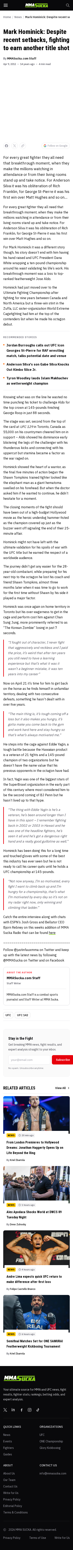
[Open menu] (5, 5)
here (52, 933)
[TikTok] (38, 1410)
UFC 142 (22, 1015)
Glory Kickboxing (50, 1448)
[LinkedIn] (13, 1410)
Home (7, 17)
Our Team (9, 1480)
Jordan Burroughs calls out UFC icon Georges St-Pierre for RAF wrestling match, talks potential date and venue (36, 350)
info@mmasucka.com (53, 1473)
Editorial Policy (12, 1506)
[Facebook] (21, 1410)
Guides (7, 1454)
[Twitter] (5, 1410)
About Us (9, 1473)
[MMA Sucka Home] (36, 5)
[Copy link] (22, 146)
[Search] (68, 5)
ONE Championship (51, 1441)
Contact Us (10, 1486)
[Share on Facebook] (6, 146)
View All (60, 1088)
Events (7, 1441)
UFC (8, 1015)
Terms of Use (37, 1538)
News (18, 17)
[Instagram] (30, 1410)
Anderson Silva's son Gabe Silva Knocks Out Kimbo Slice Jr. (37, 367)
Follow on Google (58, 145)
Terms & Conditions (15, 1512)
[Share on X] (14, 146)
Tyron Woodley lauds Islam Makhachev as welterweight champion (37, 380)
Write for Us (10, 1493)
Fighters (8, 1448)
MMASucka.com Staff (21, 58)
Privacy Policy (11, 1499)
